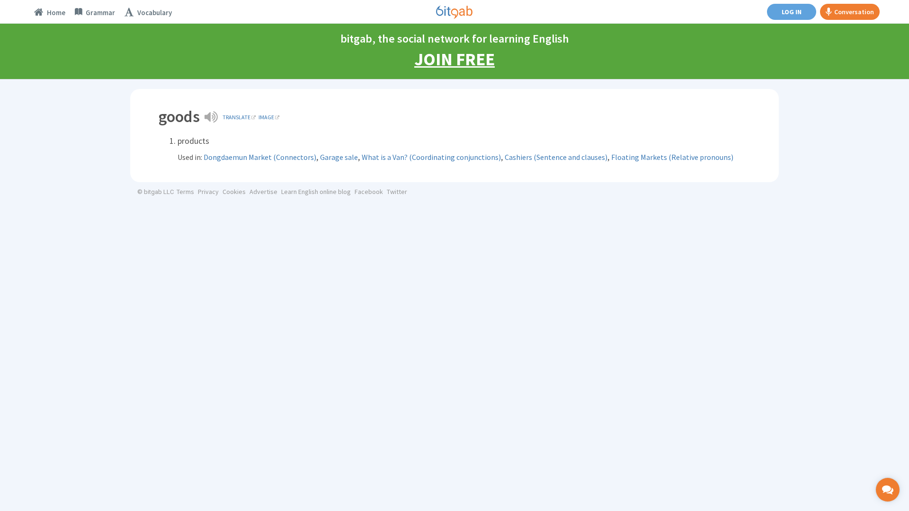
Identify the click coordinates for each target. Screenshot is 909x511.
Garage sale (339, 157)
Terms (185, 191)
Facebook (369, 191)
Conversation (854, 12)
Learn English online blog (316, 191)
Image (266, 117)
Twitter (397, 191)
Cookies (234, 191)
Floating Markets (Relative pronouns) (672, 157)
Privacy (208, 191)
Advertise (263, 191)
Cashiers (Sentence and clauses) (556, 157)
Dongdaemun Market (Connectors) (260, 157)
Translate (236, 117)
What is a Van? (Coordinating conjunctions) (431, 157)
